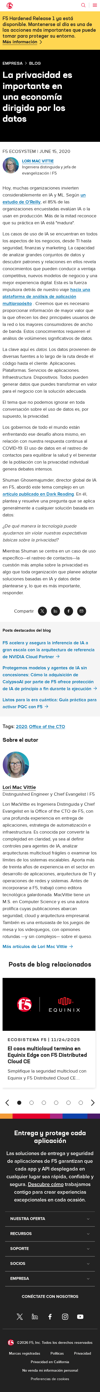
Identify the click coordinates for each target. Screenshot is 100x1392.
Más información (20, 42)
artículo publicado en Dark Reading (38, 494)
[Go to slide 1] (19, 1103)
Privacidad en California (50, 1362)
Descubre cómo (46, 1184)
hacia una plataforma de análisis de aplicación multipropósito (46, 296)
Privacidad (82, 1353)
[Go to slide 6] (81, 1103)
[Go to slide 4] (56, 1103)
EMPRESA (13, 63)
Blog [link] (35, 63)
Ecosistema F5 (27, 1039)
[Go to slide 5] (68, 1103)
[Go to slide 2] (31, 1103)
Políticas (57, 1353)
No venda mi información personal (50, 1370)
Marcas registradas (24, 1353)
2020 (21, 726)
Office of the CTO (47, 726)
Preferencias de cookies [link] (50, 1379)
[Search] (83, 5)
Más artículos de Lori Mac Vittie (35, 946)
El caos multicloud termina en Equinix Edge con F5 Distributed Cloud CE (47, 1055)
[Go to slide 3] (44, 1103)
